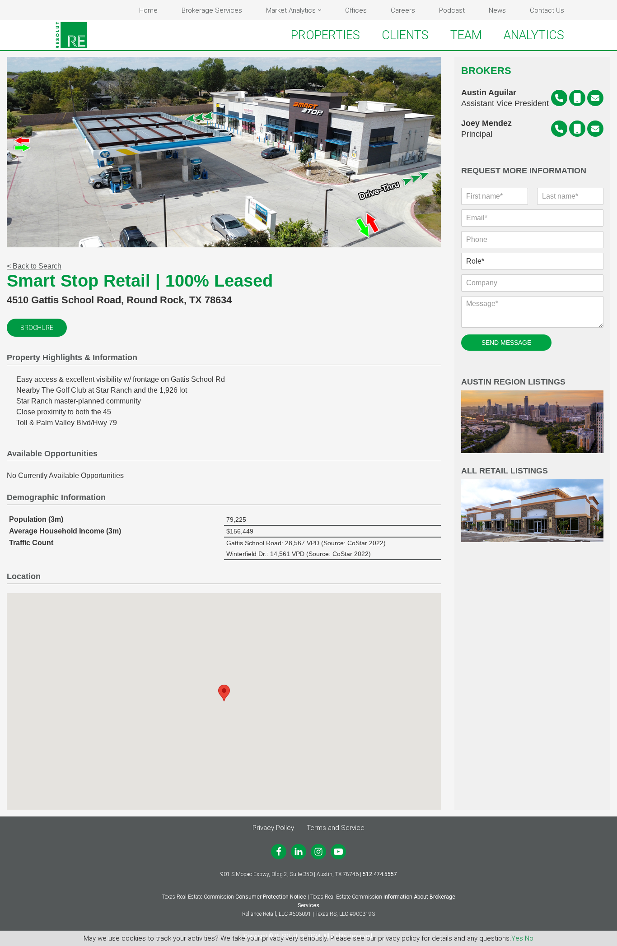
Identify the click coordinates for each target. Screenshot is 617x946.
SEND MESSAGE (506, 342)
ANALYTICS (534, 35)
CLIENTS (405, 35)
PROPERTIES (325, 35)
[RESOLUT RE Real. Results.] (71, 35)
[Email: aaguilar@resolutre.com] (595, 98)
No (529, 938)
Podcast (452, 10)
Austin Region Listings (513, 382)
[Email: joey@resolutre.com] (595, 129)
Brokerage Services (212, 10)
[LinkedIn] (298, 851)
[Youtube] (338, 851)
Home (148, 10)
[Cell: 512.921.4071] (577, 129)
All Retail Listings (504, 471)
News (497, 10)
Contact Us (547, 10)
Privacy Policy (273, 828)
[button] (319, 10)
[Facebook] (278, 851)
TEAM (466, 35)
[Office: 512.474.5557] (559, 98)
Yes (517, 938)
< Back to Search (34, 266)
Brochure (36, 327)
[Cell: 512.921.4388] (577, 98)
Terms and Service (336, 828)
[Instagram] (318, 851)
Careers (403, 10)
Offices (356, 10)
